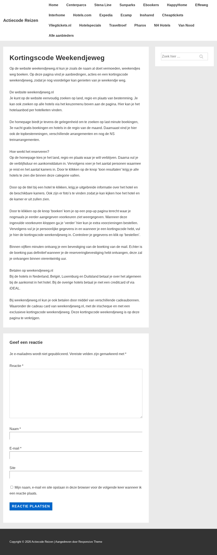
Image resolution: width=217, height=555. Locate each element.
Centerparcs (76, 5)
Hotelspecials (90, 25)
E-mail (14, 448)
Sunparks (127, 5)
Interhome (57, 15)
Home (53, 5)
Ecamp (126, 15)
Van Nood (186, 25)
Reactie (16, 366)
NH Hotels (162, 25)
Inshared (147, 15)
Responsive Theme (90, 541)
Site (12, 468)
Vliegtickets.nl (60, 25)
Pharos (140, 25)
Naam (14, 429)
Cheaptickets (172, 15)
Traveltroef (117, 25)
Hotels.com (82, 15)
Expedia (106, 15)
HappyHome (177, 5)
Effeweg (201, 5)
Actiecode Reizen (20, 20)
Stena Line (102, 5)
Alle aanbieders (61, 35)
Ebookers (151, 5)
